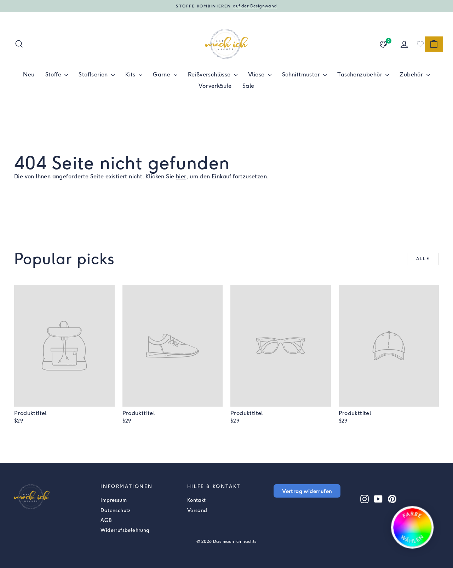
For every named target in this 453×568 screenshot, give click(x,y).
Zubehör (412, 74)
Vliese (257, 74)
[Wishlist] (420, 44)
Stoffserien (94, 74)
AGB (106, 520)
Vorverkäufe (215, 85)
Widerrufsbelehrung (125, 530)
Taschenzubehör (360, 74)
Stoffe (54, 74)
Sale (248, 85)
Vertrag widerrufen (307, 490)
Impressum (114, 500)
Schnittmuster (302, 74)
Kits (131, 74)
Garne (162, 74)
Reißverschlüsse (210, 74)
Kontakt (196, 500)
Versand (197, 510)
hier (181, 176)
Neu (28, 74)
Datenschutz (116, 510)
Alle (423, 258)
